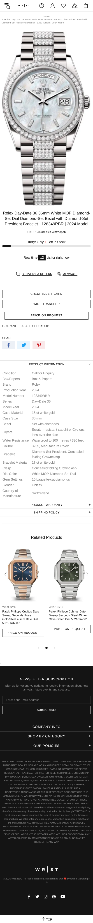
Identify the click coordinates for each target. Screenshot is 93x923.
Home (47, 16)
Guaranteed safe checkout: (25, 326)
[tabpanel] (23, 596)
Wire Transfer (46, 304)
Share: (7, 338)
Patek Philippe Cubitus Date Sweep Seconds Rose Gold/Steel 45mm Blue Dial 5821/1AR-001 (20, 617)
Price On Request (23, 632)
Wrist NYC (23, 5)
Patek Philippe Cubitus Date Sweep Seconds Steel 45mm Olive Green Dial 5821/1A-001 (68, 615)
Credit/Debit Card (46, 293)
